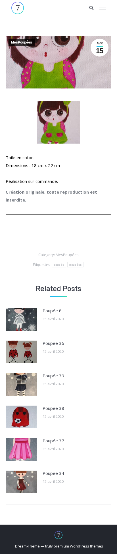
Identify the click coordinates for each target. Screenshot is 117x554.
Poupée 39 (53, 375)
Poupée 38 (53, 408)
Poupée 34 (53, 473)
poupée (59, 264)
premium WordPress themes (78, 546)
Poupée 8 (52, 310)
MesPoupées (21, 42)
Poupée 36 (53, 343)
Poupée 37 (53, 440)
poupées (75, 264)
